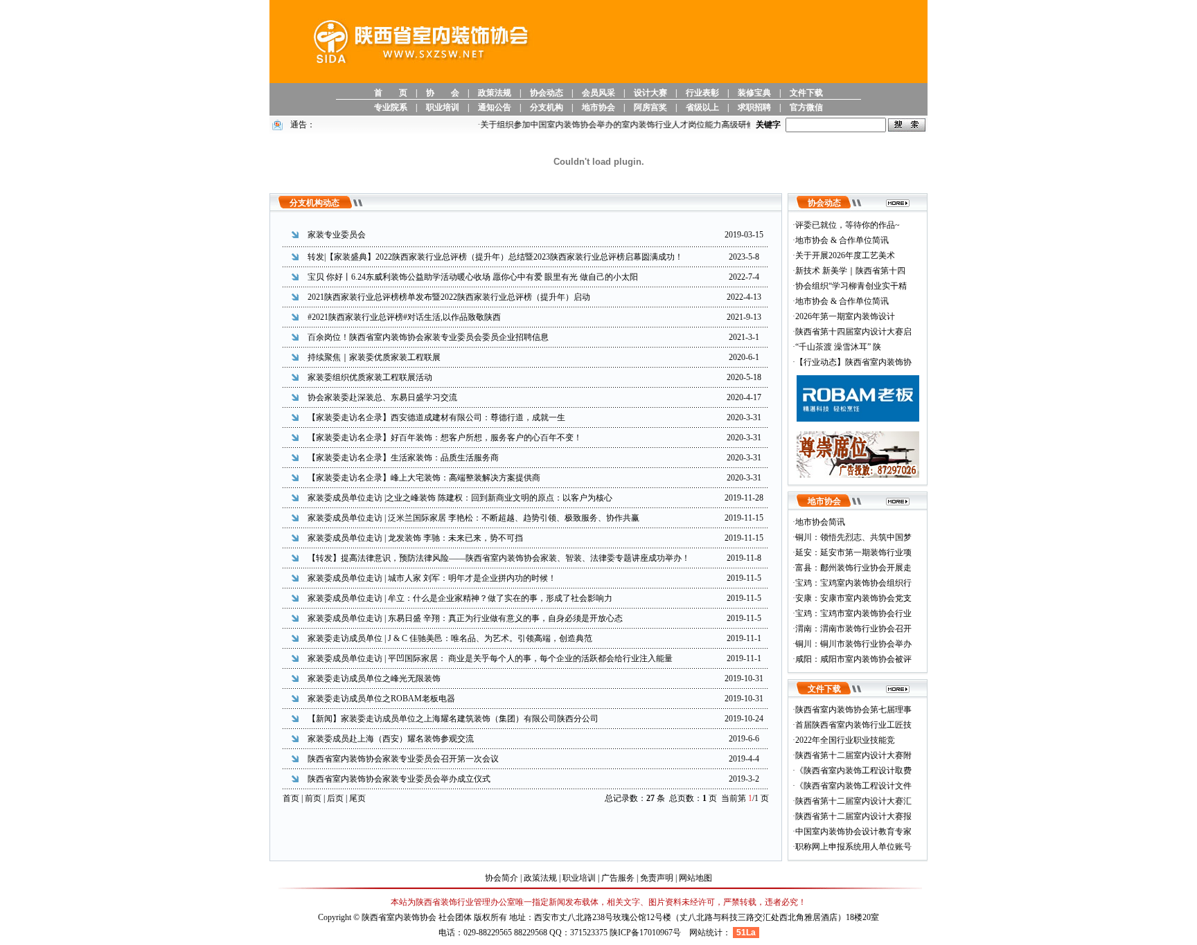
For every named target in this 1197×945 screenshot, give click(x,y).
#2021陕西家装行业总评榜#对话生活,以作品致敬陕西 (404, 317)
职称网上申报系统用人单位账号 (853, 847)
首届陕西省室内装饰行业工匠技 (853, 725)
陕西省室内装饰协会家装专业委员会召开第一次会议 (403, 759)
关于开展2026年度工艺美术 (845, 255)
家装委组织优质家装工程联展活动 (370, 377)
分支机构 (546, 107)
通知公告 (494, 107)
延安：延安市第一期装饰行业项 (853, 552)
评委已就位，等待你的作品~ (847, 225)
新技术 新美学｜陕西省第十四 (850, 271)
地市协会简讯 (820, 522)
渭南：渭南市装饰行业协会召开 (853, 628)
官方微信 (806, 107)
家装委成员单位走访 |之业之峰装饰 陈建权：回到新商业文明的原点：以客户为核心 (460, 498)
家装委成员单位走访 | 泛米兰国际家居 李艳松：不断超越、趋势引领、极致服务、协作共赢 (473, 518)
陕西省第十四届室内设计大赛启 (853, 331)
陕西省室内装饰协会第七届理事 (853, 709)
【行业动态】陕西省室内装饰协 (853, 362)
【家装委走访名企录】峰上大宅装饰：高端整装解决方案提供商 (424, 478)
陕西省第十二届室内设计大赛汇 (853, 801)
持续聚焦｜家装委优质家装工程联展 (374, 357)
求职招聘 (754, 107)
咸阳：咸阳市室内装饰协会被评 (853, 659)
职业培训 (442, 107)
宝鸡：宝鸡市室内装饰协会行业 (853, 613)
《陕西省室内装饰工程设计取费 (853, 770)
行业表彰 (702, 93)
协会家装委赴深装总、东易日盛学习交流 (382, 397)
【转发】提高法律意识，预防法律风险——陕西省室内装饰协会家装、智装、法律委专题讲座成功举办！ (499, 558)
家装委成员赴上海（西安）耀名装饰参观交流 (391, 739)
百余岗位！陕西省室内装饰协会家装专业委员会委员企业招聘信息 (428, 337)
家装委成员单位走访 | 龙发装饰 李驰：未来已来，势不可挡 (415, 538)
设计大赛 (650, 93)
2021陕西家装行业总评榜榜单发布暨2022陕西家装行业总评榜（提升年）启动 (449, 297)
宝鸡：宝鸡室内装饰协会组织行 (853, 583)
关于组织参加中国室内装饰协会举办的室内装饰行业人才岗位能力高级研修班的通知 (624, 124)
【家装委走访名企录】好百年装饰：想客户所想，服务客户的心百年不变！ (445, 437)
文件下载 (806, 93)
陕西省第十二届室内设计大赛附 (853, 755)
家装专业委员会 (337, 235)
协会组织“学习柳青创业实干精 (851, 286)
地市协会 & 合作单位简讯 (842, 240)
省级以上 (702, 107)
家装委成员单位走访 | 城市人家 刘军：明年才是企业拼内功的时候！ (432, 578)
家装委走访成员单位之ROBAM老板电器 (381, 698)
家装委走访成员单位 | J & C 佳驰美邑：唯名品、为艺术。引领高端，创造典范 (450, 638)
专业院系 (390, 107)
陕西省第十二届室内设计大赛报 (853, 816)
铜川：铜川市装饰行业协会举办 (853, 644)
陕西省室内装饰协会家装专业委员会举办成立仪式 (399, 779)
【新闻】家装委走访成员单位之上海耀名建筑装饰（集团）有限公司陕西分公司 (453, 718)
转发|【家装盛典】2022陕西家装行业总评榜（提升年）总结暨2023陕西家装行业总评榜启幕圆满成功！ (495, 257)
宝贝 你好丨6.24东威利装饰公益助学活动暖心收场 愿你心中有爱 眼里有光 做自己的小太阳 (473, 277)
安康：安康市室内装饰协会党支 (853, 598)
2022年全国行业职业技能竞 (845, 740)
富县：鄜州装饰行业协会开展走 (853, 568)
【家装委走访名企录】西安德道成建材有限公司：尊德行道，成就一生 (436, 417)
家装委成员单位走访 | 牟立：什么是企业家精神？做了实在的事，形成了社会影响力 (460, 598)
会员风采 (598, 93)
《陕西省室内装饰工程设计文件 (853, 786)
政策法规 (494, 93)
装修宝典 (754, 93)
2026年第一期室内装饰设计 (845, 316)
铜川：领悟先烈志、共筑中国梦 (853, 537)
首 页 (390, 93)
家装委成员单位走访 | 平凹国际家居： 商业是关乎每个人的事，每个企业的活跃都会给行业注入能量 (490, 658)
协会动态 (546, 93)
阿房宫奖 (650, 107)
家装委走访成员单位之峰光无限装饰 (374, 678)
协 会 (442, 93)
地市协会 (598, 107)
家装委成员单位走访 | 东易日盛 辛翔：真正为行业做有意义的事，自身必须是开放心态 (465, 618)
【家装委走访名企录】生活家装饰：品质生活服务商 (403, 457)
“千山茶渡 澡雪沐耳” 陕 (838, 347)
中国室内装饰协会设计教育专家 (853, 831)
